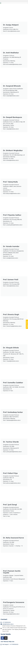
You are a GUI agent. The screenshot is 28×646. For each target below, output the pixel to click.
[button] (14, 1)
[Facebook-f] (2, 638)
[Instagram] (5, 638)
